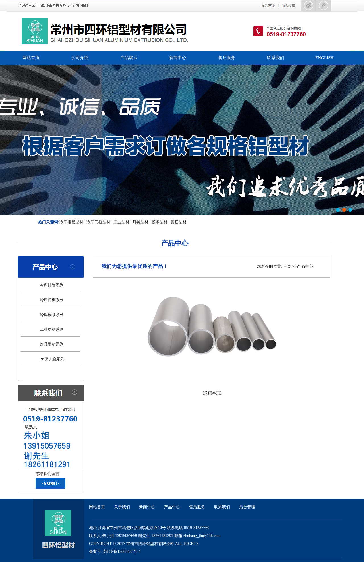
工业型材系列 (52, 329)
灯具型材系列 (52, 344)
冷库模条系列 (52, 315)
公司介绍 (79, 57)
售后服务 (226, 57)
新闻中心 (177, 57)
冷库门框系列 (52, 300)
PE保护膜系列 (52, 359)
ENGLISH (324, 57)
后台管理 (247, 507)
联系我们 (275, 57)
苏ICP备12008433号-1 (122, 551)
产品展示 (128, 57)
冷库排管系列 (52, 285)
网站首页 (31, 57)
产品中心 (172, 507)
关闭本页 (212, 393)
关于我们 (122, 507)
